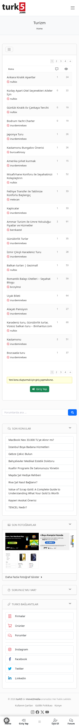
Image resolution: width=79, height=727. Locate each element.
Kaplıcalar (13, 208)
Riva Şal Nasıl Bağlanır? (22, 482)
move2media (33, 699)
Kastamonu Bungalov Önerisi (25, 147)
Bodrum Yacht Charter (21, 121)
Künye (58, 705)
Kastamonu (14, 339)
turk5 (19, 699)
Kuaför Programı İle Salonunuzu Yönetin (33, 468)
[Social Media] (32, 711)
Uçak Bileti (13, 295)
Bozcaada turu (16, 353)
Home (39, 28)
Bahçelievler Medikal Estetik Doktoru (31, 461)
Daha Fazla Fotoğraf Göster (22, 577)
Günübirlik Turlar (17, 238)
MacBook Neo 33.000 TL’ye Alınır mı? (31, 440)
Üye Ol (55, 723)
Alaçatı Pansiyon (17, 309)
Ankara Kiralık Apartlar (21, 77)
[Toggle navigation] (9, 49)
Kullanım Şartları (24, 705)
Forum (71, 723)
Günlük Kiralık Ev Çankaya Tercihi (28, 107)
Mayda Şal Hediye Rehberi (24, 475)
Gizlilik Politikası (43, 705)
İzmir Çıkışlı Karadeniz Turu (24, 252)
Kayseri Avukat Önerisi (22, 500)
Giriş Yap (41, 389)
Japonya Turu (15, 134)
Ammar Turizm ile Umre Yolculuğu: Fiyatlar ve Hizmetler (29, 223)
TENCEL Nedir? (17, 507)
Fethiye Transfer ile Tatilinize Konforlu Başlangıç (24, 193)
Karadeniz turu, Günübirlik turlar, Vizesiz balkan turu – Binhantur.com (29, 324)
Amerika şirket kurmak (21, 161)
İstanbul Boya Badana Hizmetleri (28, 447)
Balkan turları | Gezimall (22, 265)
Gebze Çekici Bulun (20, 454)
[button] (6, 720)
